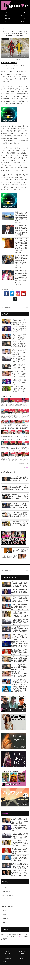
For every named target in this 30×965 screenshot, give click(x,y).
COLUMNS (8, 958)
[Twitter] (12, 293)
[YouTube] (23, 293)
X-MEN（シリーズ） (7, 65)
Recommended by (22, 463)
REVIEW (22, 956)
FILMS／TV (8, 953)
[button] (27, 307)
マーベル (19, 68)
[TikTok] (15, 299)
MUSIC (22, 953)
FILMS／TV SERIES (7, 62)
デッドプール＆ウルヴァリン (9, 68)
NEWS (15, 62)
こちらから (19, 936)
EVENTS (8, 956)
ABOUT (22, 958)
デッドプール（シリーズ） (19, 65)
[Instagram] (17, 293)
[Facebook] (6, 293)
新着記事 (5, 813)
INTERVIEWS (22, 951)
